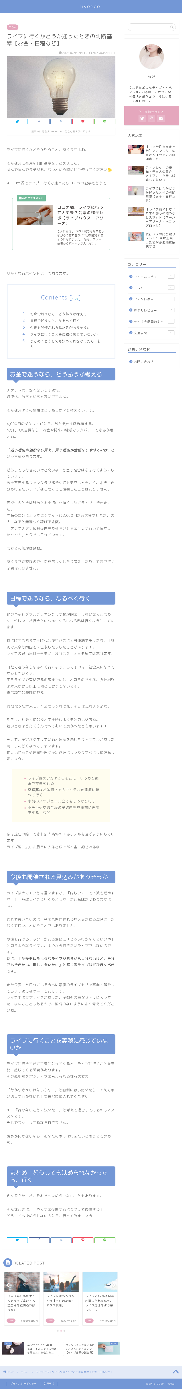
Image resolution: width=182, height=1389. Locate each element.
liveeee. (91, 6)
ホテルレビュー (153, 310)
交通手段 (153, 333)
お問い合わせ (144, 362)
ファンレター (153, 299)
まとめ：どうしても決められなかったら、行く (65, 343)
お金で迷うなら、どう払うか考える (58, 314)
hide (75, 298)
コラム (12, 27)
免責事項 (49, 1383)
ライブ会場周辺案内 (153, 322)
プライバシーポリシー (23, 1383)
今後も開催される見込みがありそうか (60, 327)
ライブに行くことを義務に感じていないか (64, 334)
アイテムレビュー (153, 277)
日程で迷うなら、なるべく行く (55, 320)
